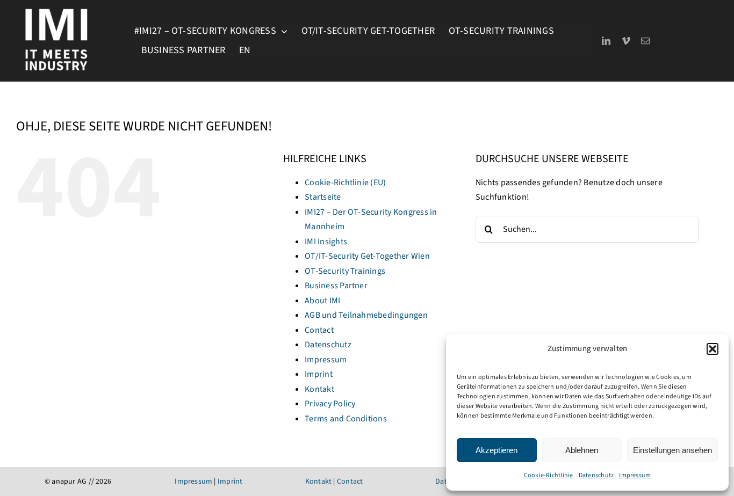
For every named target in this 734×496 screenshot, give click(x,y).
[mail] (645, 41)
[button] (712, 349)
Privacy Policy (330, 404)
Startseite (323, 197)
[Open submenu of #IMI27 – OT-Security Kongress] (281, 31)
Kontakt (319, 389)
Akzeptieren (496, 450)
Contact (319, 330)
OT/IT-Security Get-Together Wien (367, 256)
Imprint (319, 374)
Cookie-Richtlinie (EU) (345, 182)
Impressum (635, 475)
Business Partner (336, 285)
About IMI (322, 301)
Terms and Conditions (346, 419)
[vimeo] (626, 41)
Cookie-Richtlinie (548, 475)
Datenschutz (596, 475)
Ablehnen (581, 450)
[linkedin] (606, 41)
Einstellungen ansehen (672, 450)
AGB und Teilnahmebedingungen (366, 315)
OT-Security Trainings (345, 271)
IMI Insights (326, 241)
